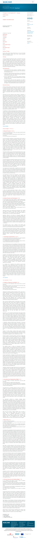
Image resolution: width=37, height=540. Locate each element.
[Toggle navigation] (33, 2)
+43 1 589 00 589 (22, 525)
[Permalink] (32, 18)
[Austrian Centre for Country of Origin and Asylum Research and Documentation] (17, 534)
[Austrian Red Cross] (10, 534)
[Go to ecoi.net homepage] (7, 2)
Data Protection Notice (30, 525)
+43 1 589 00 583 (22, 524)
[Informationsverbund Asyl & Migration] (15, 537)
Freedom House (29, 24)
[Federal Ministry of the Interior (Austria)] (28, 534)
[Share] (30, 18)
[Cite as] (28, 18)
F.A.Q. (28, 524)
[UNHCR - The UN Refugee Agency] (22, 537)
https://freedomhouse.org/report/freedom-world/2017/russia (30, 32)
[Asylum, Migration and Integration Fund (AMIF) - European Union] (22, 534)
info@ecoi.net (21, 526)
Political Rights (5, 126)
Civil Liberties (5, 277)
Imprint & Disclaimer (30, 523)
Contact (28, 522)
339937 (28, 43)
